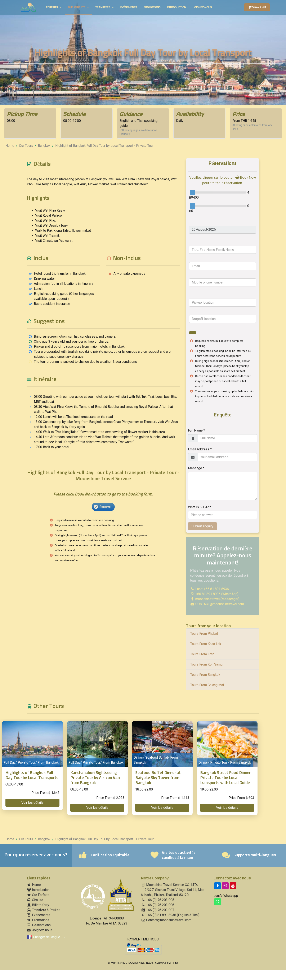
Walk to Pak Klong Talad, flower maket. (63, 231)
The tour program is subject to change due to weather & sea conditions (85, 362)
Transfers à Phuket (45, 910)
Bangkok (44, 146)
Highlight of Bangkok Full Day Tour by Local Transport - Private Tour (104, 146)
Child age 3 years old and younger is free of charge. (71, 341)
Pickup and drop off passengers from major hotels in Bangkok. (79, 346)
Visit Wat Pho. (45, 220)
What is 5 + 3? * (199, 507)
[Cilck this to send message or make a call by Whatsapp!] (217, 901)
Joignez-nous (202, 7)
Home (9, 146)
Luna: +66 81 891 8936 (212, 589)
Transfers (104, 7)
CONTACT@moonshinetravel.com (219, 604)
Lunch (38, 289)
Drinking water (44, 279)
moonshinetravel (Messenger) (217, 599)
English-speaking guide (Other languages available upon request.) (64, 296)
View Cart (259, 7)
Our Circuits (78, 7)
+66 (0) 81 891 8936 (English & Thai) (172, 915)
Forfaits (53, 7)
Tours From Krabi (202, 654)
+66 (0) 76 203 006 (159, 905)
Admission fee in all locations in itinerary (63, 284)
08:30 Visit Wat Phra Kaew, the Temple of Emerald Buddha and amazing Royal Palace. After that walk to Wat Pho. (103, 409)
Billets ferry (40, 905)
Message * (196, 468)
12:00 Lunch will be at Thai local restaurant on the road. (73, 417)
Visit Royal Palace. (48, 215)
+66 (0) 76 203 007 (159, 910)
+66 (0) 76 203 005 (159, 900)
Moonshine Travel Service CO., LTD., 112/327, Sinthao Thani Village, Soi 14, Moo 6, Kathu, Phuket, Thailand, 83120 (173, 890)
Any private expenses (129, 274)
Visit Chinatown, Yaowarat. (54, 241)
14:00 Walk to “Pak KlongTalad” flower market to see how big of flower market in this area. (99, 432)
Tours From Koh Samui (206, 664)
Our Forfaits (40, 895)
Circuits (37, 900)
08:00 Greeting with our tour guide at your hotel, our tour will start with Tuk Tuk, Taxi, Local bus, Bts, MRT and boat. (105, 399)
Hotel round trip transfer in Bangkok (60, 274)
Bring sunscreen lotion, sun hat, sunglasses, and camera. (75, 336)
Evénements (128, 7)
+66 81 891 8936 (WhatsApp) (216, 594)
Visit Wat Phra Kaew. (50, 210)
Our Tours (26, 146)
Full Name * (196, 430)
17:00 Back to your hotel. (52, 447)
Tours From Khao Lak (205, 644)
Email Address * (200, 449)
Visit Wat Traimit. (47, 236)
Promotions (152, 7)
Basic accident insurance (52, 304)
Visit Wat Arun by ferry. (51, 226)
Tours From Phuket (204, 634)
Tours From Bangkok (205, 675)
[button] (32, 803)
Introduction (176, 7)
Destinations (41, 925)
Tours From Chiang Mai (207, 685)
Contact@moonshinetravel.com (168, 920)
